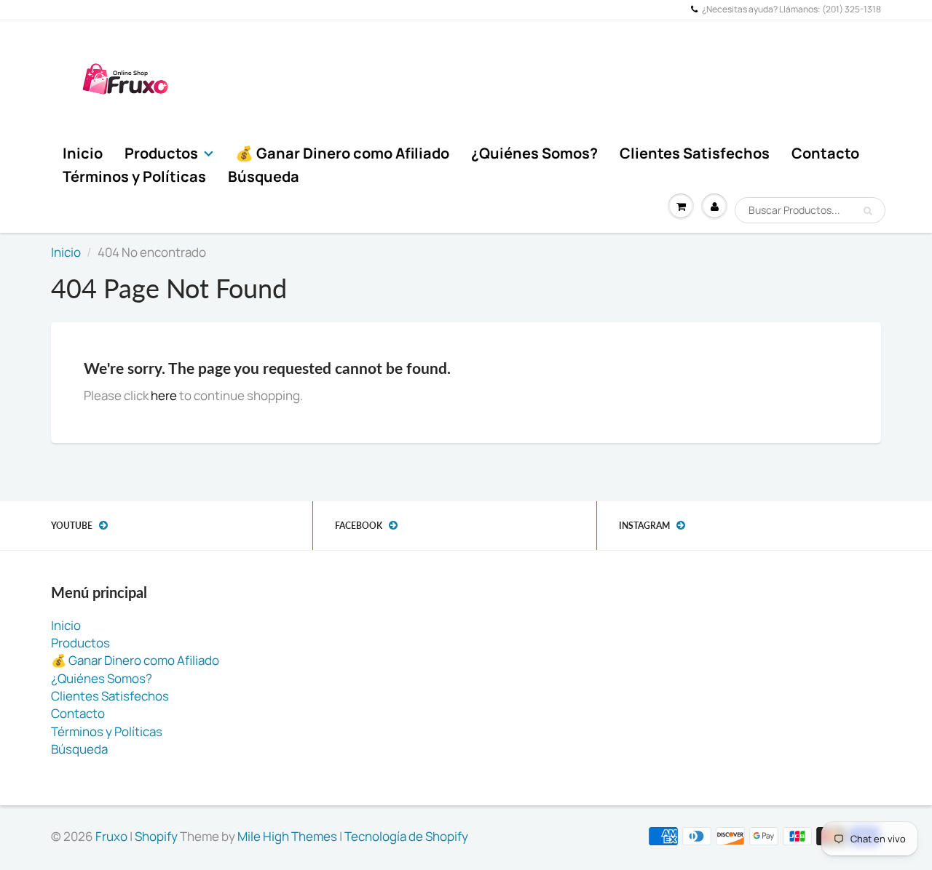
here (164, 395)
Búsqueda (263, 176)
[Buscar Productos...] (867, 211)
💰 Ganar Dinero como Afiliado (342, 153)
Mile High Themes (287, 836)
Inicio (83, 153)
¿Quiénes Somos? (534, 153)
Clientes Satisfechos (695, 153)
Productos (161, 153)
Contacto (825, 153)
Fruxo (111, 836)
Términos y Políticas (134, 176)
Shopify (156, 836)
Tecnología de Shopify (406, 836)
